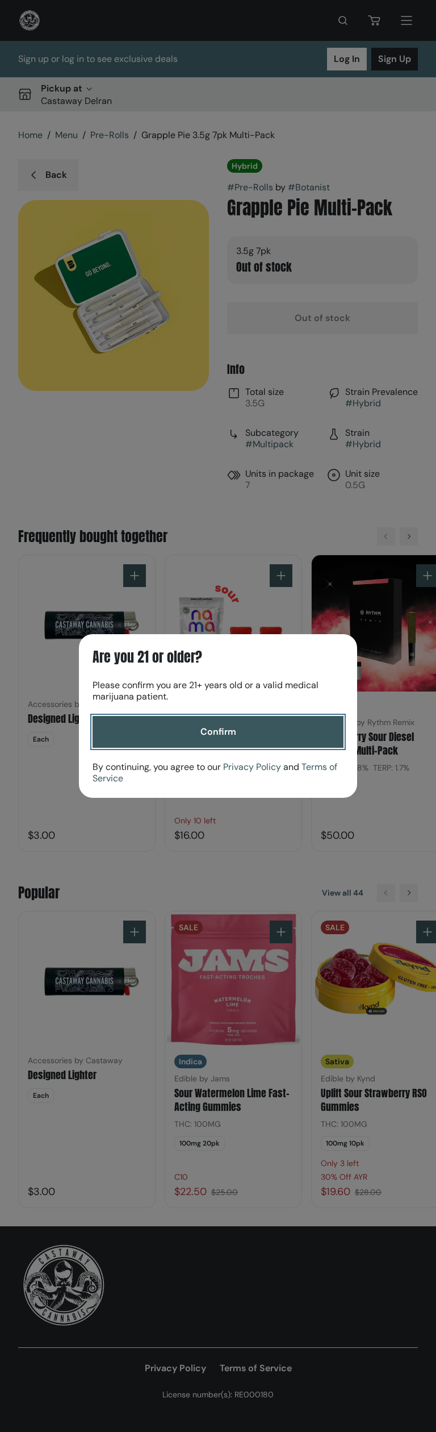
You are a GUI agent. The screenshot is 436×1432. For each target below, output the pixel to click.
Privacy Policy (252, 767)
